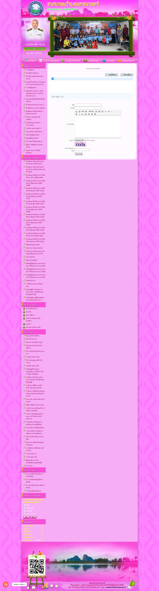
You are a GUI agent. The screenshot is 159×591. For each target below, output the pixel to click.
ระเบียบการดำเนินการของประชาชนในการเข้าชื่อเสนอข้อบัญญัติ (35, 379)
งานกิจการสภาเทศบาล (33, 128)
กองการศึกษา (30, 315)
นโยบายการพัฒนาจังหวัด (34, 248)
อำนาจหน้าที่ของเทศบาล (34, 141)
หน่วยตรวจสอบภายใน (33, 327)
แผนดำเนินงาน (31, 280)
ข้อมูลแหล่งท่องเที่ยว (32, 336)
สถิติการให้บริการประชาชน (35, 405)
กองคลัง (28, 312)
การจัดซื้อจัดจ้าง (31, 88)
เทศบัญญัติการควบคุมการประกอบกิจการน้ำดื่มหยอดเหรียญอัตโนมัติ (34, 292)
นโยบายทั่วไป (30, 257)
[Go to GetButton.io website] (5, 588)
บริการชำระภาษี (31, 339)
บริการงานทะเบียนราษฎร (34, 342)
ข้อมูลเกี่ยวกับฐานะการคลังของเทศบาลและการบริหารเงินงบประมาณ (35, 93)
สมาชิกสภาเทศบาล (32, 73)
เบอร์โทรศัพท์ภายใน (32, 135)
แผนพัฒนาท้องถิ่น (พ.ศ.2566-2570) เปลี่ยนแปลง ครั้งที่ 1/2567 (35, 196)
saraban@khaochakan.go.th (116, 587)
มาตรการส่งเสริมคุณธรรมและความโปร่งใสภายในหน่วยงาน (34, 416)
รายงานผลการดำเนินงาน (34, 132)
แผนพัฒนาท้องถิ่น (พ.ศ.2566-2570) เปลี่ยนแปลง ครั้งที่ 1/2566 (35, 183)
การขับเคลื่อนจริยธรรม (33, 491)
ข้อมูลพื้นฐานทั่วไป (32, 138)
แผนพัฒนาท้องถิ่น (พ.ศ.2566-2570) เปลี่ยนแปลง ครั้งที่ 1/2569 (35, 222)
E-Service (29, 466)
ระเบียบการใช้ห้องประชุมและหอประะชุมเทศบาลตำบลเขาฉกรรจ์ (35, 393)
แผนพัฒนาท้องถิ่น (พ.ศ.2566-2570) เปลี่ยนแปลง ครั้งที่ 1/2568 (35, 209)
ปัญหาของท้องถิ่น (31, 260)
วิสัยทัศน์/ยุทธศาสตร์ (32, 245)
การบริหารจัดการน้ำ (32, 366)
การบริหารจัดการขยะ (33, 357)
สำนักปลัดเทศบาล (31, 308)
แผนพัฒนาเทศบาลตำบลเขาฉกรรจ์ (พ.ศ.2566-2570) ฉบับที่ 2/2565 (35, 169)
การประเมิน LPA (31, 457)
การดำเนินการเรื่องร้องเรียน (35, 428)
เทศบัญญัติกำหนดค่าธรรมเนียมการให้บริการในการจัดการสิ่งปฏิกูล (34, 371)
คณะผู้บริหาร (30, 70)
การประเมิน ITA (31, 454)
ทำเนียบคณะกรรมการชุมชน (35, 108)
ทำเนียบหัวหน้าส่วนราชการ (35, 105)
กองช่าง (28, 324)
